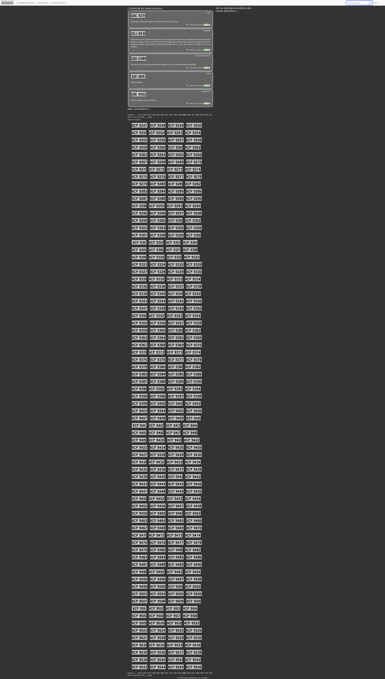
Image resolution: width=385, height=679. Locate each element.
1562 (171, 115)
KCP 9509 (175, 601)
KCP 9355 (139, 323)
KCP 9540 (157, 659)
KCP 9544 (157, 667)
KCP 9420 (156, 440)
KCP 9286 (194, 191)
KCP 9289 (175, 198)
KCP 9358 (194, 323)
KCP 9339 (139, 293)
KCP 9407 (139, 418)
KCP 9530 (194, 637)
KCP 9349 (175, 308)
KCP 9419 (139, 440)
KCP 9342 (193, 293)
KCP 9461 (175, 513)
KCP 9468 (157, 528)
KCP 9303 (139, 228)
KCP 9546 (194, 667)
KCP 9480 (157, 550)
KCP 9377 (175, 359)
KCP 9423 (139, 447)
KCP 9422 (191, 440)
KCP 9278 (194, 176)
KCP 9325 (175, 264)
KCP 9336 (157, 286)
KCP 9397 (175, 396)
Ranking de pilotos (59, 3)
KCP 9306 (194, 228)
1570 (206, 115)
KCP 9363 (139, 337)
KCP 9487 (139, 564)
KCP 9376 (157, 359)
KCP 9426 (194, 447)
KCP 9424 (157, 447)
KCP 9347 (139, 308)
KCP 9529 (175, 637)
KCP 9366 (194, 337)
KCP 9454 (193, 498)
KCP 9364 (157, 337)
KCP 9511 (139, 608)
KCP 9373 (174, 352)
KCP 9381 (175, 367)
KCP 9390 (194, 381)
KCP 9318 (190, 250)
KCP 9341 (175, 293)
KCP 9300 (157, 220)
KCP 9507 (139, 601)
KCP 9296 (157, 213)
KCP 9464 (157, 520)
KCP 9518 (190, 616)
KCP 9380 (157, 367)
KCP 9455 (139, 506)
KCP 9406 (194, 411)
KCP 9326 (194, 264)
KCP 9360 (157, 330)
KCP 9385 (175, 374)
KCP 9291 (139, 206)
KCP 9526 (194, 630)
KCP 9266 (194, 154)
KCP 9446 (194, 484)
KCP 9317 (173, 250)
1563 (175, 115)
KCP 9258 (194, 140)
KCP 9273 (174, 169)
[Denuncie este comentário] (187, 25)
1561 (166, 115)
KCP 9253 (174, 132)
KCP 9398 (194, 396)
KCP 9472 (156, 535)
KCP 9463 (139, 520)
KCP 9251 (139, 132)
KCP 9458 (194, 506)
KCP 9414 (190, 425)
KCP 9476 (157, 542)
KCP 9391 (139, 389)
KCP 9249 (175, 125)
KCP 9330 (194, 272)
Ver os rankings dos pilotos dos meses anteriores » (233, 9)
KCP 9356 (157, 323)
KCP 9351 (139, 315)
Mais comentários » (139, 108)
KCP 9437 (175, 469)
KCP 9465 (175, 520)
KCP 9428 (157, 454)
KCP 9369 (175, 345)
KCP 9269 (175, 162)
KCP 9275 (139, 176)
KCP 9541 (175, 659)
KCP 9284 (157, 191)
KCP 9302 (193, 220)
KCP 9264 (157, 154)
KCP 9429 (175, 454)
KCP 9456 (157, 506)
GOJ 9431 (138, 33)
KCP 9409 (175, 418)
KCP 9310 (194, 235)
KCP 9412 (156, 425)
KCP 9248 (157, 125)
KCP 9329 (175, 272)
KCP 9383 (139, 374)
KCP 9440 (157, 476)
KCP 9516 (156, 616)
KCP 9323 (139, 264)
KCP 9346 (194, 301)
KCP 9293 (174, 206)
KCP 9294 (193, 206)
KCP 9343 (139, 301)
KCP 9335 (139, 286)
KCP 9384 (157, 374)
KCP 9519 (139, 623)
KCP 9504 (157, 594)
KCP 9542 (193, 659)
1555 (140, 115)
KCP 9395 (139, 396)
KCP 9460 (157, 513)
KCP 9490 (194, 564)
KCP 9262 (193, 147)
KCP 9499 (139, 586)
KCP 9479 (139, 550)
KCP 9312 (156, 242)
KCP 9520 (156, 623)
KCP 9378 (194, 359)
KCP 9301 (175, 220)
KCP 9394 (193, 389)
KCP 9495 (139, 579)
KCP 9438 (194, 469)
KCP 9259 (139, 147)
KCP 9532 (156, 645)
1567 (193, 115)
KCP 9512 (156, 608)
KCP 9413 (173, 425)
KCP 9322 (191, 257)
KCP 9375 (139, 359)
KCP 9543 (139, 667)
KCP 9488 (157, 564)
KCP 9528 (157, 637)
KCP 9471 (139, 535)
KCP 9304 (157, 228)
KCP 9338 (194, 286)
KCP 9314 (190, 242)
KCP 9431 (139, 462)
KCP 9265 (175, 154)
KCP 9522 (191, 623)
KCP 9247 (139, 125)
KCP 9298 (194, 213)
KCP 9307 (139, 235)
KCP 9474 (193, 535)
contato (205, 678)
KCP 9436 (157, 469)
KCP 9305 (175, 228)
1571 (210, 115)
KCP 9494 (193, 572)
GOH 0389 (138, 58)
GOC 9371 (138, 15)
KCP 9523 (139, 630)
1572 (129, 117)
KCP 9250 (194, 125)
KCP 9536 (157, 652)
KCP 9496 (157, 579)
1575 (142, 117)
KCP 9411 (139, 425)
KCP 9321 (174, 257)
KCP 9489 (175, 564)
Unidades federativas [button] (26, 3)
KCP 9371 (139, 352)
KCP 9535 (139, 652)
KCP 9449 (175, 491)
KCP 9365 (175, 337)
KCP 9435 (139, 469)
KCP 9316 (156, 250)
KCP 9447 (139, 491)
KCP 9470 (194, 528)
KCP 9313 (173, 242)
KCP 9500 (157, 586)
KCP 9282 (193, 184)
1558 (153, 115)
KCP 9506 (194, 594)
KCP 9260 (157, 147)
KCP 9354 (193, 315)
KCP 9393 (174, 389)
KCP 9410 (194, 418)
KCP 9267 (139, 162)
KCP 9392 (156, 389)
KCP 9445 (175, 484)
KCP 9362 (193, 330)
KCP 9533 (174, 645)
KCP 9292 (156, 206)
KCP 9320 (156, 257)
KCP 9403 (139, 411)
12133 (149, 117)
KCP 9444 (157, 484)
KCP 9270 (194, 162)
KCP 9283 (139, 191)
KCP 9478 (194, 542)
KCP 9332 (156, 279)
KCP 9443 (139, 484)
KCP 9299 (139, 220)
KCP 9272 (156, 169)
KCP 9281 (175, 184)
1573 (134, 117)
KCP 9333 (174, 279)
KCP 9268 (157, 162)
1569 (201, 115)
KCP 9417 (173, 433)
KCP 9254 (193, 132)
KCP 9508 (157, 601)
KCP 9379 (139, 367)
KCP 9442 (193, 476)
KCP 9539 (139, 659)
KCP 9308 (157, 235)
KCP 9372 (156, 352)
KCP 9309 (175, 235)
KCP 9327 (139, 272)
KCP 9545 (175, 667)
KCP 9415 (139, 433)
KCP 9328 (157, 272)
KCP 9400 (157, 403)
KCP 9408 (157, 418)
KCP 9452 (156, 498)
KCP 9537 (175, 652)
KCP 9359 (139, 330)
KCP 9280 (157, 184)
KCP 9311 (139, 242)
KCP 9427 (139, 454)
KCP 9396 (157, 396)
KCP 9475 (139, 542)
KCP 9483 (139, 557)
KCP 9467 (139, 528)
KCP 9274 (193, 169)
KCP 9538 (194, 652)
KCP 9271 (139, 169)
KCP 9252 (156, 132)
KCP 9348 (157, 308)
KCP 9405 (175, 411)
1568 (197, 115)
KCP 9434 (193, 462)
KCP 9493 (174, 572)
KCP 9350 (194, 308)
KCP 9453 (174, 498)
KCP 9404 (157, 411)
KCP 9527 (139, 637)
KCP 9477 (175, 542)
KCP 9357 (175, 323)
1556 (144, 115)
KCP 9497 (175, 579)
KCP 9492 (156, 572)
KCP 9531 (139, 645)
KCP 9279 (139, 184)
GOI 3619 (138, 76)
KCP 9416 (156, 433)
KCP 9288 (157, 198)
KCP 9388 (157, 381)
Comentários (44, 3)
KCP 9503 (139, 594)
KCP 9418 (190, 433)
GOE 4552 (138, 94)
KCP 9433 (174, 462)
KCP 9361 (175, 330)
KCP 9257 (175, 140)
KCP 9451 (139, 498)
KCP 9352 (156, 315)
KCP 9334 (193, 279)
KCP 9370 (194, 345)
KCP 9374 (193, 352)
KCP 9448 (157, 491)
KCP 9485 (175, 557)
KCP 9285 (175, 191)
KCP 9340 (157, 293)
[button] (376, 3)
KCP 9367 (139, 345)
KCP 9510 (194, 601)
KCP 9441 (175, 476)
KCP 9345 (175, 301)
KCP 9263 (139, 154)
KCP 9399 (139, 403)
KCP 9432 (156, 462)
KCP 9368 (157, 345)
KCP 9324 (157, 264)
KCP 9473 (174, 535)
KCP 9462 (193, 513)
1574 (138, 117)
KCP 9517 (173, 616)
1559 (157, 115)
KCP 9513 (173, 608)
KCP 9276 (157, 176)
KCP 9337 (175, 286)
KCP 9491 (139, 572)
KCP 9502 (193, 586)
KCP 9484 (157, 557)
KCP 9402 (193, 403)
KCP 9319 (139, 257)
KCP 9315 (139, 250)
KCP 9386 (194, 374)
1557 (148, 115)
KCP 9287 (139, 198)
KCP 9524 (157, 630)
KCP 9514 (190, 608)
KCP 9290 (194, 198)
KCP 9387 (139, 381)
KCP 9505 (175, 594)
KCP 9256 (157, 140)
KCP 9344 (157, 301)
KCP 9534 (193, 645)
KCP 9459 (139, 513)
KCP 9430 (194, 454)
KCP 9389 (175, 381)
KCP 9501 (175, 586)
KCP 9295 (139, 213)
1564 (179, 115)
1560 (162, 115)
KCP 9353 (174, 315)
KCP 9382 (193, 367)
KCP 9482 (193, 550)
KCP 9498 (194, 579)
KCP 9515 (139, 616)
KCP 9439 (139, 476)
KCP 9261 (175, 147)
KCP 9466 (194, 520)
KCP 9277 (175, 176)
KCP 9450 (194, 491)
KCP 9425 (175, 447)
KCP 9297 (175, 213)
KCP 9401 (175, 403)
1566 (188, 115)
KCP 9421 (174, 440)
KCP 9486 (194, 557)
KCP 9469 (175, 528)
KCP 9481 (175, 550)
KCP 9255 (139, 140)
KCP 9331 (139, 279)
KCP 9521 (174, 623)
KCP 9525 (175, 630)
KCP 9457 (175, 506)
